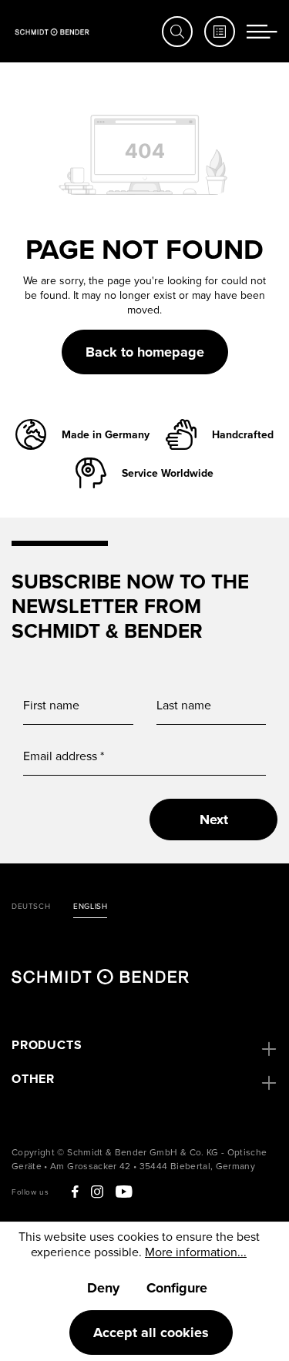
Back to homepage (145, 352)
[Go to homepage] (52, 31)
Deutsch (31, 906)
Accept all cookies (151, 1332)
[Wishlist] (219, 31)
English (90, 906)
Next (214, 820)
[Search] (177, 31)
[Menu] (262, 31)
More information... (196, 1251)
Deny (103, 1288)
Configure (176, 1288)
